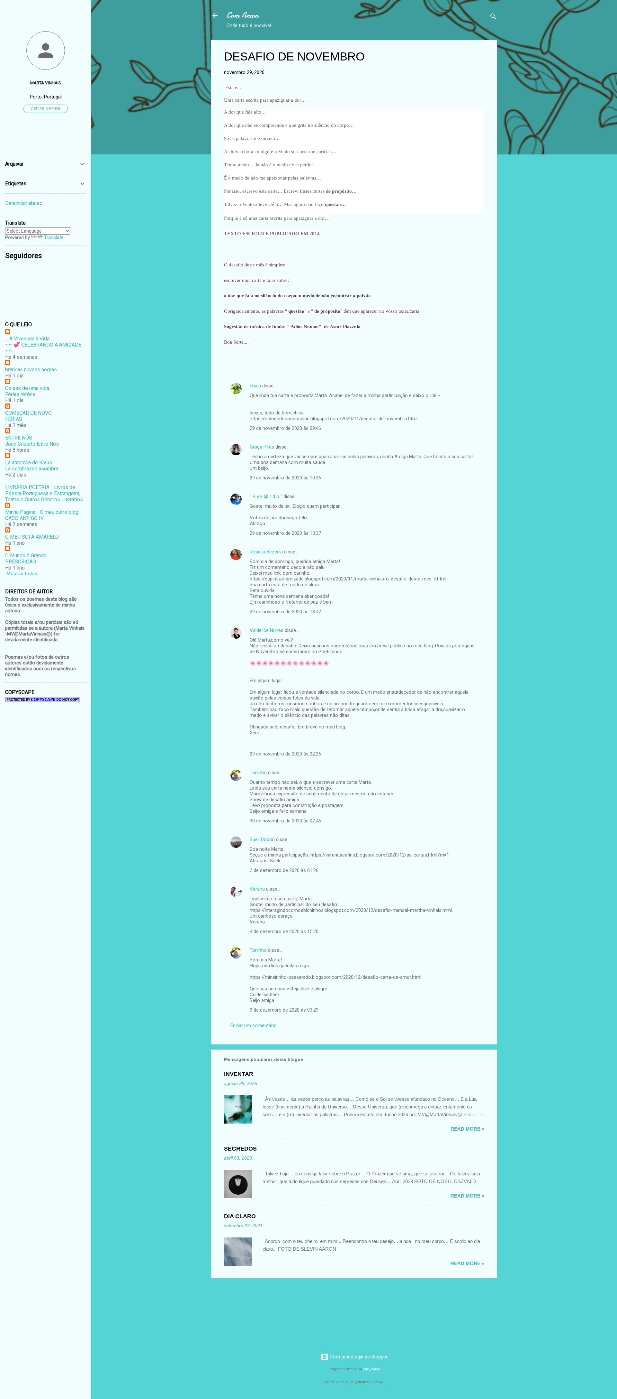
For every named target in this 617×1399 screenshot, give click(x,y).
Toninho (258, 772)
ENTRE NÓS (18, 438)
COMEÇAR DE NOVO (28, 413)
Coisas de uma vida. (27, 388)
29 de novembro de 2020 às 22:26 (285, 754)
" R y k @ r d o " (266, 496)
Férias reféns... (21, 394)
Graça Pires (262, 447)
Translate (54, 237)
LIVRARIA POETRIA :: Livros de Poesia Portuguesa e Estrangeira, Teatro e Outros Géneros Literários (44, 493)
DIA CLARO (240, 1216)
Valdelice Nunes (266, 630)
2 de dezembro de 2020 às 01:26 (284, 870)
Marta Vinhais (45, 82)
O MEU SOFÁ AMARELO (32, 537)
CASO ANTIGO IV (24, 518)
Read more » (467, 1129)
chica (255, 386)
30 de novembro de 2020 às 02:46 (285, 821)
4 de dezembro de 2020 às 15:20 (284, 931)
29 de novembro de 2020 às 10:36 (285, 478)
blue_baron (371, 1369)
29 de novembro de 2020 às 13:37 (285, 533)
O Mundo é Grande (26, 555)
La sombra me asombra (31, 469)
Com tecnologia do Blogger (358, 1357)
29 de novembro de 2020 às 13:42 (285, 612)
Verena (257, 889)
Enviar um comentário (253, 1025)
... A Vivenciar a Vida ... (29, 339)
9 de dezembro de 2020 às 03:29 (284, 1010)
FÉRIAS (13, 419)
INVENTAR (238, 1074)
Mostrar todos (22, 574)
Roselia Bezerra (266, 552)
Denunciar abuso (23, 203)
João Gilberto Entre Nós (32, 444)
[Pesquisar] (493, 17)
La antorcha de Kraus (28, 462)
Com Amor (242, 15)
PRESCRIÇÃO (20, 562)
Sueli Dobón (262, 839)
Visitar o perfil (45, 109)
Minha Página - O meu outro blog (41, 512)
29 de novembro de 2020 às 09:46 (285, 428)
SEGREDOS (240, 1148)
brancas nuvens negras (31, 369)
